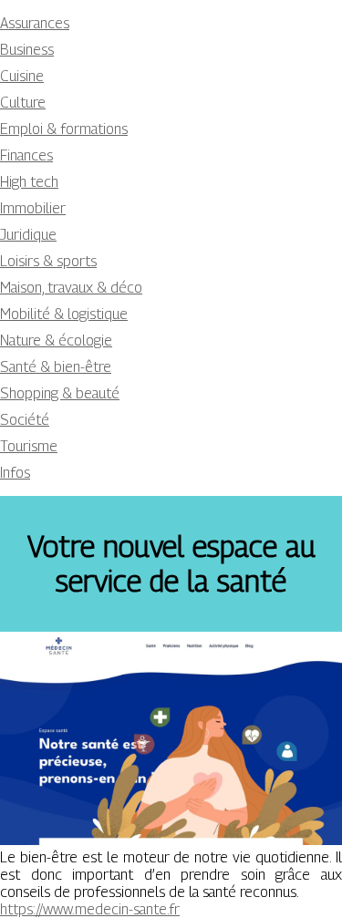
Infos (15, 472)
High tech (29, 182)
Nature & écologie (56, 340)
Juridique (28, 234)
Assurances (34, 23)
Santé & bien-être (55, 367)
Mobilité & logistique (64, 314)
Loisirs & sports (48, 261)
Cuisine (22, 76)
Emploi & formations (64, 129)
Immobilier (33, 208)
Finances (26, 155)
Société (24, 419)
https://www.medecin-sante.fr (90, 909)
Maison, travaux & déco (71, 287)
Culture (23, 102)
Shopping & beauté (59, 393)
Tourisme (28, 446)
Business (27, 49)
